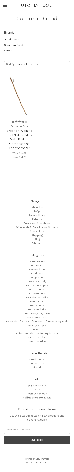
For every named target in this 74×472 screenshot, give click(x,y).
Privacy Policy (37, 215)
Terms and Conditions (37, 223)
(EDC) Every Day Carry (37, 313)
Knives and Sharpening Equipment (37, 333)
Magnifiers (37, 277)
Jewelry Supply (37, 281)
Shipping (37, 235)
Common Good (13, 45)
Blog (37, 239)
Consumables (37, 337)
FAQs (37, 211)
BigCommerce (43, 459)
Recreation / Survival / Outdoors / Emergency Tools (37, 321)
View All (9, 50)
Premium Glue (37, 341)
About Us (37, 207)
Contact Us (37, 231)
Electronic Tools (37, 317)
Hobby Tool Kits (37, 309)
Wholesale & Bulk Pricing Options (37, 227)
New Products (37, 269)
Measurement (37, 289)
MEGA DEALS (37, 261)
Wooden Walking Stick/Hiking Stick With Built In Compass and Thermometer (19, 139)
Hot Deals (37, 265)
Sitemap (37, 243)
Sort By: (10, 64)
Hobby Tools (37, 305)
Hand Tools (37, 273)
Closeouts (37, 329)
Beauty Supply (37, 325)
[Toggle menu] (5, 5)
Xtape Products (37, 293)
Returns (37, 219)
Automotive (37, 301)
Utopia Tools (12, 39)
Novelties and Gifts (37, 297)
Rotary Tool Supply (37, 285)
